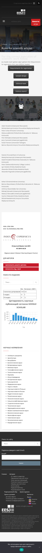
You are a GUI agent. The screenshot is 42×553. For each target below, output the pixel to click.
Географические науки (15, 370)
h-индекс (6, 295)
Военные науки (13, 367)
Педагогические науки (15, 394)
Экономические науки (15, 420)
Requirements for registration (21, 68)
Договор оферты (11, 496)
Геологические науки (15, 372)
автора (35, 22)
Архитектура (12, 358)
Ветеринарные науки (15, 365)
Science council (21, 91)
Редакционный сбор (17, 488)
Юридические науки (14, 423)
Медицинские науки (14, 384)
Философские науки (14, 415)
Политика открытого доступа (19, 482)
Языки (29, 497)
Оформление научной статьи (19, 478)
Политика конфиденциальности (15, 500)
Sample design (21, 76)
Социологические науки (16, 403)
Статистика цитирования (12, 292)
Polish (33, 501)
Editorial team (21, 83)
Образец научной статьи (18, 484)
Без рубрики (12, 360)
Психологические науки (16, 399)
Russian (34, 503)
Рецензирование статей (18, 489)
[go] (36, 282)
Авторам (12, 474)
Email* (4, 454)
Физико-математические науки (18, 411)
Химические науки (14, 418)
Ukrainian (34, 499)
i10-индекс (7, 297)
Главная (4, 474)
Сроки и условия (9, 494)
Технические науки (14, 406)
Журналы (11, 375)
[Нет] (39, 547)
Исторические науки (14, 379)
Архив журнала (25, 492)
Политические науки (14, 396)
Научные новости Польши (16, 389)
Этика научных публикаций (19, 480)
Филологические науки (15, 413)
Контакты (30, 494)
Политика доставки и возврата (14, 498)
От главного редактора (17, 476)
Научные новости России (16, 391)
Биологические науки (15, 363)
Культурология (13, 382)
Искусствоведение (14, 377)
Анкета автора (15, 486)
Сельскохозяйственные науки (18, 401)
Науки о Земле (12, 387)
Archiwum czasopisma (15, 356)
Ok (22, 550)
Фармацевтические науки (16, 408)
